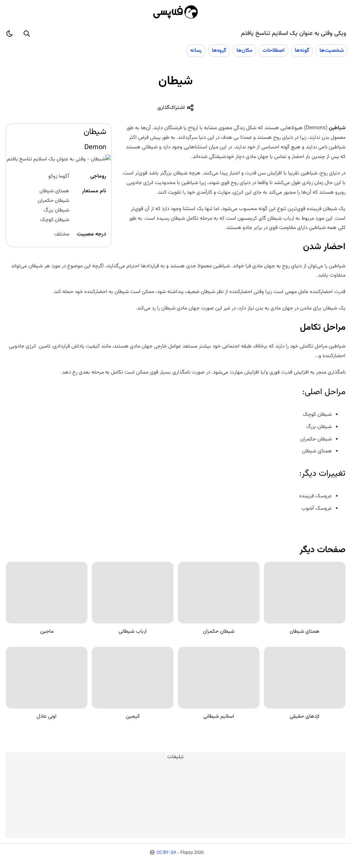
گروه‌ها (219, 50)
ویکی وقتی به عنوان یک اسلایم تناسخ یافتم (293, 33)
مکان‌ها (244, 50)
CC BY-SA (166, 852)
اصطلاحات (274, 50)
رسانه (196, 50)
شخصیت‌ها (331, 50)
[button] (26, 33)
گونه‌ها (302, 50)
